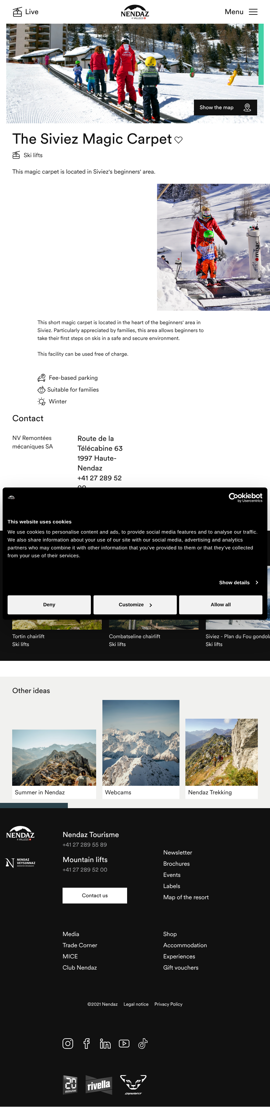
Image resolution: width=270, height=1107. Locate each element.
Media (71, 934)
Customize (131, 605)
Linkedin (105, 1043)
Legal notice (135, 1004)
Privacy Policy (168, 1004)
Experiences (179, 956)
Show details (234, 582)
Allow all (221, 605)
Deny (49, 605)
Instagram (68, 1043)
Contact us (95, 895)
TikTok (143, 1043)
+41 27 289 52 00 (99, 483)
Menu (234, 11)
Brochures (176, 863)
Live (32, 11)
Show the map (217, 107)
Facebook (86, 1043)
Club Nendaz (80, 967)
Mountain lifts (85, 859)
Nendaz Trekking (210, 792)
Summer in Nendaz (40, 792)
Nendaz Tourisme (20, 833)
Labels (171, 886)
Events (172, 874)
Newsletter (177, 852)
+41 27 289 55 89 (85, 844)
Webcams (118, 792)
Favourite (178, 140)
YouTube (124, 1043)
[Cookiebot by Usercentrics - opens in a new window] (233, 497)
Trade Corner (80, 945)
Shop (170, 934)
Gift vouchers (181, 967)
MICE (70, 956)
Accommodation (185, 945)
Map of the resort (186, 897)
